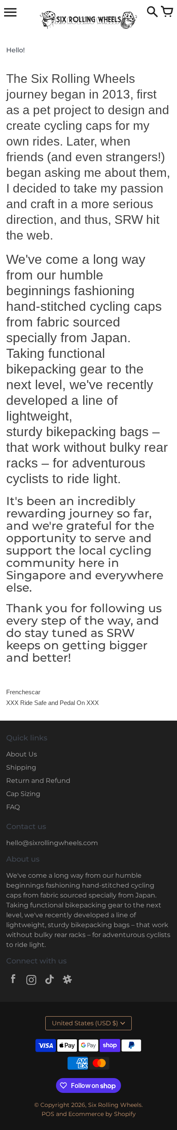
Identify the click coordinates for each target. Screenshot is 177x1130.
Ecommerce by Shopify (102, 1114)
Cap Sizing (23, 794)
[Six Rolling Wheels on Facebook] (13, 981)
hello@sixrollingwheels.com (52, 843)
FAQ (13, 807)
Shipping (21, 767)
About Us (21, 754)
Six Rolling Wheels (115, 1105)
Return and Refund (38, 781)
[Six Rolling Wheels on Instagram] (31, 981)
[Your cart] (167, 12)
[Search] (152, 12)
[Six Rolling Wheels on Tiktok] (49, 981)
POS (48, 1114)
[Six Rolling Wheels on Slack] (68, 981)
